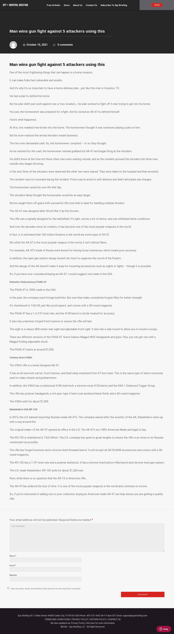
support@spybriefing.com (135, 615)
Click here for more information (100, 623)
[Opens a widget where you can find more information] (163, 629)
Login (156, 5)
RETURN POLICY (98, 619)
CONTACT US (114, 619)
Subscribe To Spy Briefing (114, 5)
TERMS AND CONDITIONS (57, 619)
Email (13, 565)
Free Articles (53, 5)
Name (13, 556)
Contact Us (91, 5)
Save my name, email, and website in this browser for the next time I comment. (46, 589)
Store (67, 5)
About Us (77, 5)
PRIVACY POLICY (80, 619)
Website (13, 575)
